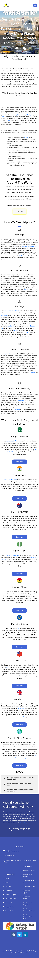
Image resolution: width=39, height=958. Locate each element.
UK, (16, 115)
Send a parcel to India (9, 480)
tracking (26, 138)
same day (21, 708)
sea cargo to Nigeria (12, 555)
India (23, 115)
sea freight (10, 326)
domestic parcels (18, 717)
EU (18, 628)
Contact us (22, 256)
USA (27, 115)
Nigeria (31, 115)
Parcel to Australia (19, 512)
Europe (3, 116)
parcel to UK (8, 354)
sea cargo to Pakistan (11, 311)
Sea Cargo (19, 306)
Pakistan (19, 115)
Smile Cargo (24, 823)
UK (15, 246)
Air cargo (8, 120)
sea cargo (4, 315)
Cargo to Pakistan (19, 436)
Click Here (20, 212)
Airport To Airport (19, 270)
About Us (10, 874)
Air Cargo (19, 234)
